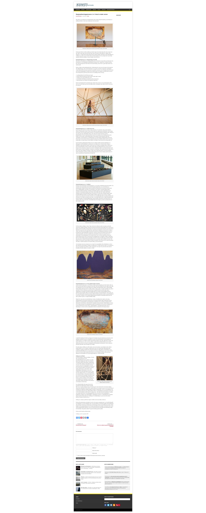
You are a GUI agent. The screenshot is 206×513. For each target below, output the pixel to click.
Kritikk (82, 9)
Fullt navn (94, 447)
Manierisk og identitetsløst (86, 466)
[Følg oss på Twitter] (108, 505)
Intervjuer (88, 9)
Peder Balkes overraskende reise (87, 471)
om (117, 467)
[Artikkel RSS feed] (114, 505)
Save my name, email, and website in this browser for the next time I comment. (91, 455)
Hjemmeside (94, 453)
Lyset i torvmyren (84, 482)
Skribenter (78, 498)
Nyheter (78, 9)
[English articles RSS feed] (118, 505)
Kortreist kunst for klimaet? (81, 425)
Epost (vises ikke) (95, 450)
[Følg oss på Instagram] (111, 505)
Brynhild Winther (79, 16)
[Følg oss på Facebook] (105, 505)
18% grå (82, 476)
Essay (99, 9)
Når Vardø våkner (84, 487)
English (103, 9)
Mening (94, 9)
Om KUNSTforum (110, 9)
